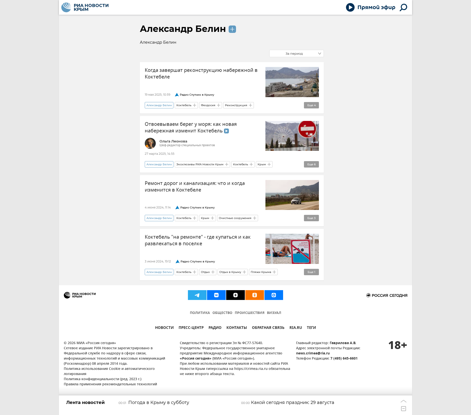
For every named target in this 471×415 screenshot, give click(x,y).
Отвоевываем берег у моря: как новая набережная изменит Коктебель (191, 127)
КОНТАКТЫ (236, 328)
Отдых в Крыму (230, 272)
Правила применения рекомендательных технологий (110, 384)
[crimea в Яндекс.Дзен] (235, 295)
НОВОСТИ (164, 328)
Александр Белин (183, 28)
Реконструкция (236, 105)
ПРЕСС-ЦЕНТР (191, 328)
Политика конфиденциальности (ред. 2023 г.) (102, 379)
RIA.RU (295, 328)
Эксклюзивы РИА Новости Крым (199, 164)
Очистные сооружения (235, 218)
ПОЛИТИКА (200, 313)
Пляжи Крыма (261, 272)
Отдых (205, 272)
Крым (262, 164)
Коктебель (183, 105)
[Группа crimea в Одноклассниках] (254, 295)
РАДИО (215, 328)
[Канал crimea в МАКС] (273, 295)
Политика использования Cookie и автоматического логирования (109, 371)
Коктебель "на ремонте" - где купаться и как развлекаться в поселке (198, 240)
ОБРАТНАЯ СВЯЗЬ (268, 328)
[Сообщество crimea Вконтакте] (216, 295)
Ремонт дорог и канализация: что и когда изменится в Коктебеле (195, 186)
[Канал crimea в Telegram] (197, 295)
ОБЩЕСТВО (222, 313)
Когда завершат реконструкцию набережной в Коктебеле (201, 73)
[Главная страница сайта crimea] (85, 7)
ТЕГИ (311, 328)
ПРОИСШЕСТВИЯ (249, 313)
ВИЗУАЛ (274, 313)
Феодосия (208, 105)
